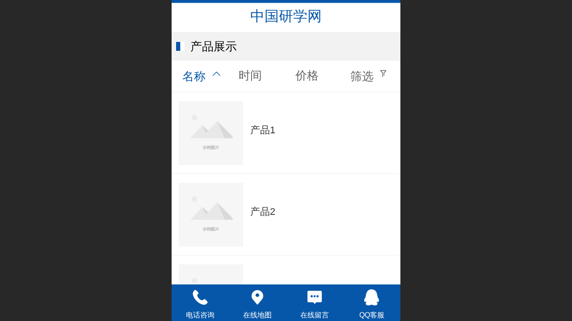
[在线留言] (314, 297)
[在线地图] (257, 297)
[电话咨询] (200, 297)
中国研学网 (286, 16)
